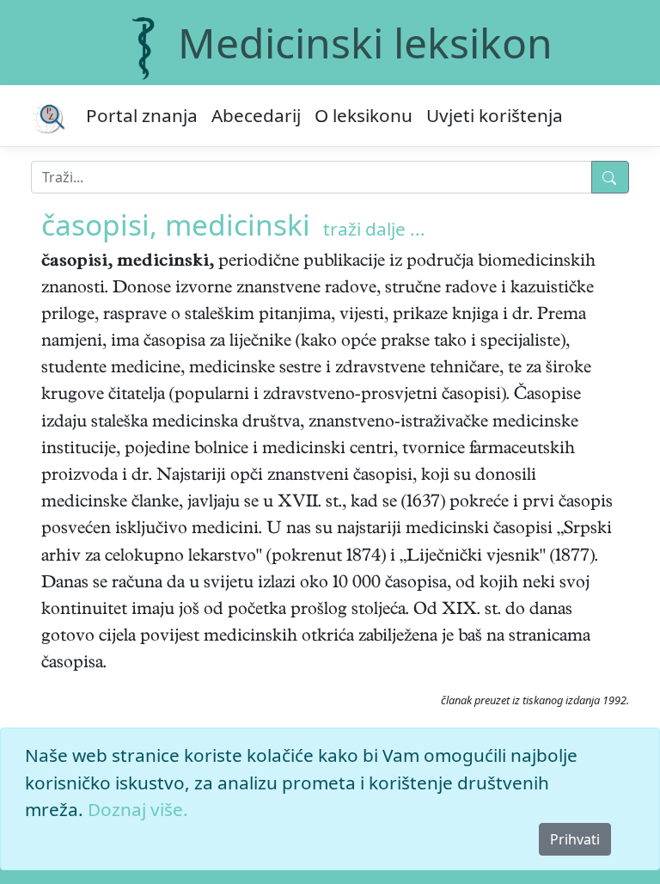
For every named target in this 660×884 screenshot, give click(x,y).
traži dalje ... (374, 229)
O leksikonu (363, 115)
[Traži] (610, 177)
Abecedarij (256, 115)
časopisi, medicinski (175, 224)
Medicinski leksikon (365, 43)
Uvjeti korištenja (494, 115)
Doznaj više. (138, 809)
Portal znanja (142, 115)
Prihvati (575, 839)
